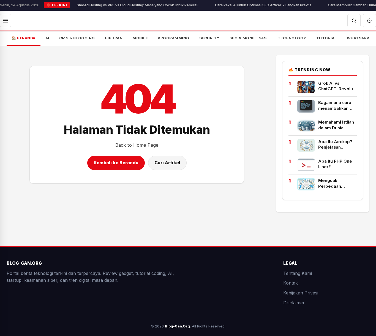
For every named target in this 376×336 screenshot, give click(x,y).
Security (209, 38)
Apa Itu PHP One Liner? (335, 164)
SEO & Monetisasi (249, 38)
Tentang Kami (297, 273)
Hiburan (114, 38)
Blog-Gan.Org (177, 326)
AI (47, 38)
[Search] (354, 20)
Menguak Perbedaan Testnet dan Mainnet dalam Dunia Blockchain (335, 183)
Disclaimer (294, 302)
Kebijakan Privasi (300, 293)
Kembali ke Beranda (116, 162)
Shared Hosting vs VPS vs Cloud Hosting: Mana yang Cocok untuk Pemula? (128, 5)
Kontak (290, 283)
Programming (173, 38)
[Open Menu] (5, 20)
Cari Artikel (167, 162)
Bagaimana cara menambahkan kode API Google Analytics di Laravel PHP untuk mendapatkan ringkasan (336, 105)
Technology (292, 38)
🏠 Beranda (24, 38)
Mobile (140, 38)
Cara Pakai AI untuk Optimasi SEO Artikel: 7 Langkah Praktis (254, 5)
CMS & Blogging (77, 38)
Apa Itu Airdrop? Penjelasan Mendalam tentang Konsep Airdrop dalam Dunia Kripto (337, 144)
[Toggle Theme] (369, 20)
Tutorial (326, 38)
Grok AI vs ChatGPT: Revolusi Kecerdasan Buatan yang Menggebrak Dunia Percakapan (337, 86)
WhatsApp (358, 38)
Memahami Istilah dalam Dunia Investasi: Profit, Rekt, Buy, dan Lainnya (336, 125)
